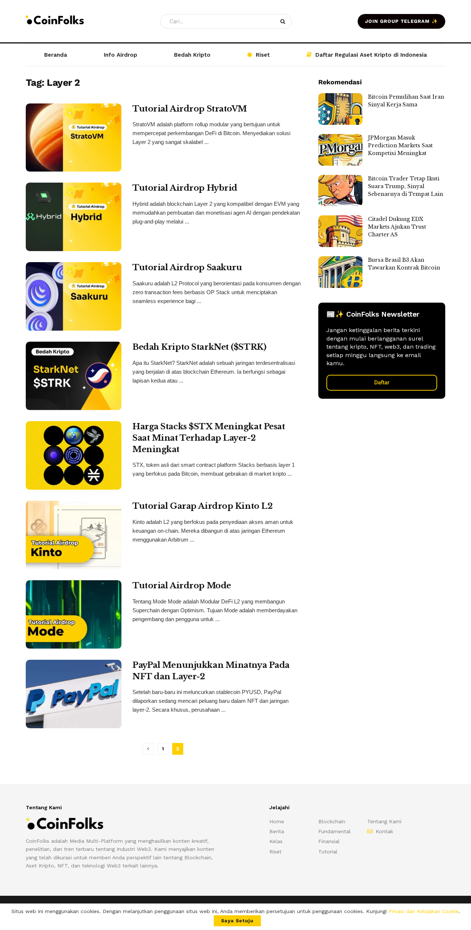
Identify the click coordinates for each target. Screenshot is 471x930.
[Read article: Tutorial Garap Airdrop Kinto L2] (73, 535)
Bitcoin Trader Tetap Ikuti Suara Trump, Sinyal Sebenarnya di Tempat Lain (405, 186)
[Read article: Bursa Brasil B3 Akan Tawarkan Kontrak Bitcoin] (340, 272)
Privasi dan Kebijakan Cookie (423, 911)
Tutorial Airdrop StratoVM (189, 109)
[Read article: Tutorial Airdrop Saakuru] (73, 296)
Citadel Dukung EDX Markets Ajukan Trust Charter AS (397, 227)
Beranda (55, 55)
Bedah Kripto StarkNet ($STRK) (199, 347)
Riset (263, 55)
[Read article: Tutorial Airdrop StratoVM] (73, 137)
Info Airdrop (120, 55)
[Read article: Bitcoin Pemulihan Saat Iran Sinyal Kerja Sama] (340, 109)
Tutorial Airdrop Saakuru (187, 267)
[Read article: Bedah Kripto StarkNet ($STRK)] (73, 376)
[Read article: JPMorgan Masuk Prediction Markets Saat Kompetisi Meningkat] (340, 150)
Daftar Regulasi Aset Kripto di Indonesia (371, 55)
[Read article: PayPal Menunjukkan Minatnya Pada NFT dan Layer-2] (73, 694)
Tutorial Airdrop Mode (181, 586)
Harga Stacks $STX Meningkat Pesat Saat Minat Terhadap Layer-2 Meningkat (208, 438)
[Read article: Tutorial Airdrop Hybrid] (73, 217)
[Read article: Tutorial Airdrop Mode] (73, 614)
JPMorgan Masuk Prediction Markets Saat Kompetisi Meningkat (400, 145)
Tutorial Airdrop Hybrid (184, 188)
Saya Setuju (237, 920)
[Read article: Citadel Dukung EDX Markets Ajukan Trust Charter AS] (340, 231)
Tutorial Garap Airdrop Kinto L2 (202, 506)
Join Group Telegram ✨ (401, 21)
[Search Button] (284, 21)
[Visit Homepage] (55, 21)
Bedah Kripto (192, 55)
